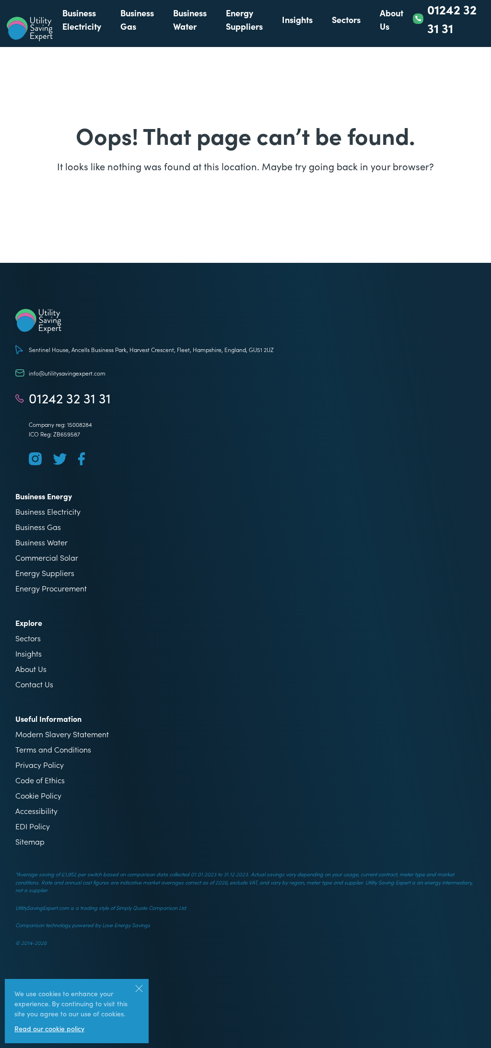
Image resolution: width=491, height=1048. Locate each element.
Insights (297, 19)
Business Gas (38, 526)
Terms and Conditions (53, 749)
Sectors (346, 19)
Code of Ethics (40, 780)
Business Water (41, 542)
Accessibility (36, 810)
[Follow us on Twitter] (60, 459)
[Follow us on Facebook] (81, 458)
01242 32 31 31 (70, 398)
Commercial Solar (46, 557)
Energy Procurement (51, 588)
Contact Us (34, 684)
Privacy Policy (39, 764)
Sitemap (30, 841)
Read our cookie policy (49, 1028)
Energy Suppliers (44, 572)
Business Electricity (48, 511)
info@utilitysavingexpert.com (67, 373)
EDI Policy (32, 826)
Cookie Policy (38, 795)
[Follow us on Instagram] (35, 458)
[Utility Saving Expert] (245, 321)
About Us (31, 668)
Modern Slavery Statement (62, 734)
